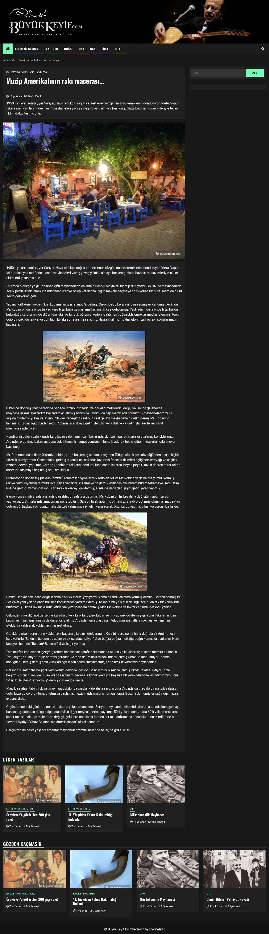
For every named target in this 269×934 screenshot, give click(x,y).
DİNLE (105, 48)
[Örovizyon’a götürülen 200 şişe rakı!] (32, 784)
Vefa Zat (42, 72)
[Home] (8, 49)
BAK (92, 48)
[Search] (262, 49)
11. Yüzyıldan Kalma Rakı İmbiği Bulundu (90, 817)
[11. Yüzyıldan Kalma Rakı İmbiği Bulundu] (94, 784)
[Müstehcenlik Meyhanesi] (156, 784)
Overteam (137, 929)
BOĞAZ (68, 48)
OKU (81, 48)
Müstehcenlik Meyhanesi (148, 814)
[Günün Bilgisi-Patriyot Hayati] (234, 869)
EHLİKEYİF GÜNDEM (26, 48)
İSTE (117, 48)
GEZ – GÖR (51, 48)
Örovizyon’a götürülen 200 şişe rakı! (28, 817)
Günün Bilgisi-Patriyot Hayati (228, 899)
